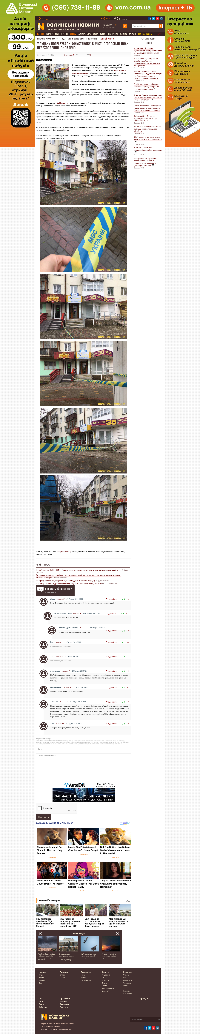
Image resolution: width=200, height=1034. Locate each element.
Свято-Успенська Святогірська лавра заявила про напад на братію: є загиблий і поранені (147, 107)
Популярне (92, 38)
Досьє (76, 38)
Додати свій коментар (58, 589)
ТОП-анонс (127, 993)
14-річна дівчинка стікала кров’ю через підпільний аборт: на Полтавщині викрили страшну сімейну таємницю (148, 75)
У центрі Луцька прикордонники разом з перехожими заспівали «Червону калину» (148, 97)
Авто (89, 34)
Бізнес (83, 977)
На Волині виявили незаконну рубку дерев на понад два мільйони (147, 128)
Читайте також (43, 564)
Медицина (106, 975)
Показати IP (61, 599)
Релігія (104, 985)
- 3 (128, 687)
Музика (126, 975)
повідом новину (145, 34)
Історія (125, 985)
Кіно (124, 977)
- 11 (127, 613)
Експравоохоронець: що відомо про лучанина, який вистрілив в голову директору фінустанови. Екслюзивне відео (78, 576)
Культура (82, 34)
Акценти (123, 34)
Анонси (83, 38)
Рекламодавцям (65, 1029)
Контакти (53, 1029)
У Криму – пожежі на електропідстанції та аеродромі (148, 148)
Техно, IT (105, 991)
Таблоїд (103, 34)
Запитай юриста (107, 38)
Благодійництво (108, 988)
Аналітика (50, 38)
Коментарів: (69, 55)
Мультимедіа (79, 933)
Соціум (105, 972)
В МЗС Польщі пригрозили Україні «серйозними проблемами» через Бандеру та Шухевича (147, 62)
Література (127, 980)
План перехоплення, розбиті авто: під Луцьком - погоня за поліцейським (68, 583)
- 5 (128, 599)
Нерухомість (86, 980)
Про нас (44, 1029)
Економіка (59, 34)
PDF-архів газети (148, 38)
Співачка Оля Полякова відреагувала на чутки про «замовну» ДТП (145, 118)
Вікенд (104, 983)
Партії (62, 977)
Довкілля (105, 980)
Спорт (95, 34)
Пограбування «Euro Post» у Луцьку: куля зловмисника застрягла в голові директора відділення (78, 569)
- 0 (128, 630)
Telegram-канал (63, 551)
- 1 (128, 656)
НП (67, 34)
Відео (64, 38)
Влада (62, 975)
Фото (58, 38)
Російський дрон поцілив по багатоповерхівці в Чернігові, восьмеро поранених (147, 86)
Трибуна (132, 34)
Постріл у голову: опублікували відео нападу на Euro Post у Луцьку (65, 580)
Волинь (41, 977)
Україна (42, 980)
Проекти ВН (113, 34)
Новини (148, 43)
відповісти (112, 599)
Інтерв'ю (41, 38)
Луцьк (41, 975)
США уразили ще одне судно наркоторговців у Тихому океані (148, 138)
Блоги (70, 38)
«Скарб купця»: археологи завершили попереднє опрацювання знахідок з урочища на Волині (146, 162)
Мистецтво (127, 983)
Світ (40, 983)
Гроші (83, 975)
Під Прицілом (62, 102)
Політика (49, 34)
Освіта (104, 977)
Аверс (159, 34)
